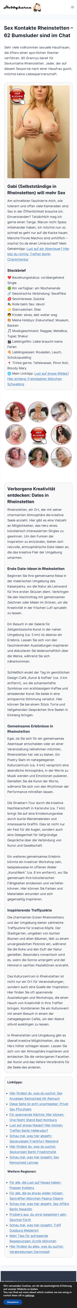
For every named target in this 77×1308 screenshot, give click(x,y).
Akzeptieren (13, 1302)
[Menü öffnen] (72, 7)
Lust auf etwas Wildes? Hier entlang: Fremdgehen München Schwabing (38, 379)
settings (29, 1295)
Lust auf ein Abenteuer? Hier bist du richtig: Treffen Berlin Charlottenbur (38, 254)
